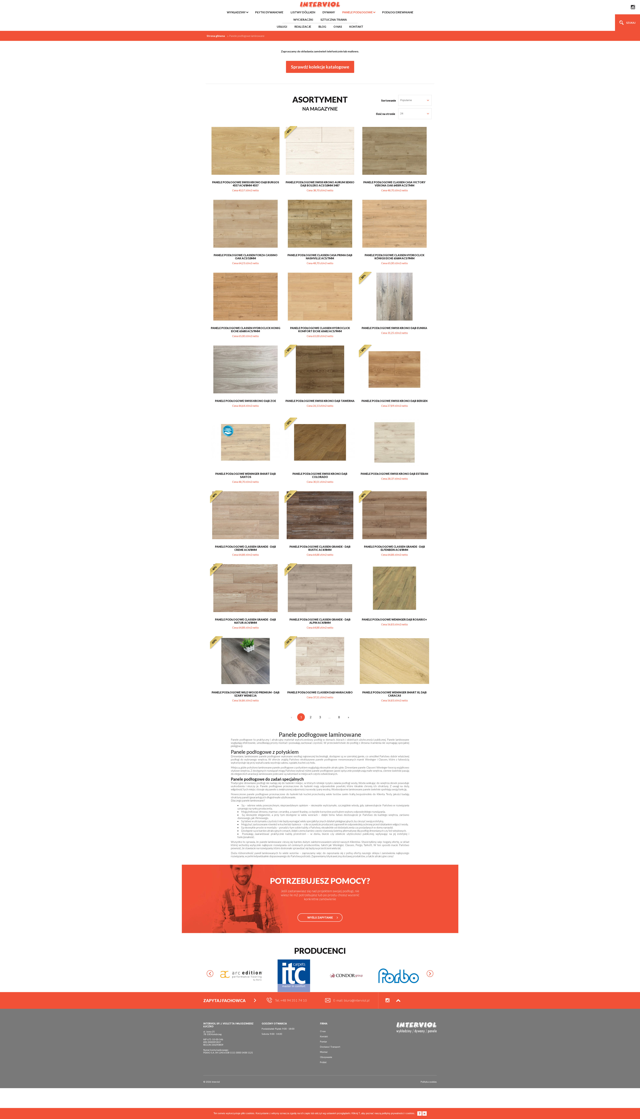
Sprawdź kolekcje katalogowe (320, 67)
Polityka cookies (429, 1081)
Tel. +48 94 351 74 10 (291, 1000)
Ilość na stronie (385, 113)
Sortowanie (388, 100)
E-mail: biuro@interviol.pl (351, 1000)
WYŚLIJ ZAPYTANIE (320, 917)
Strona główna (216, 35)
